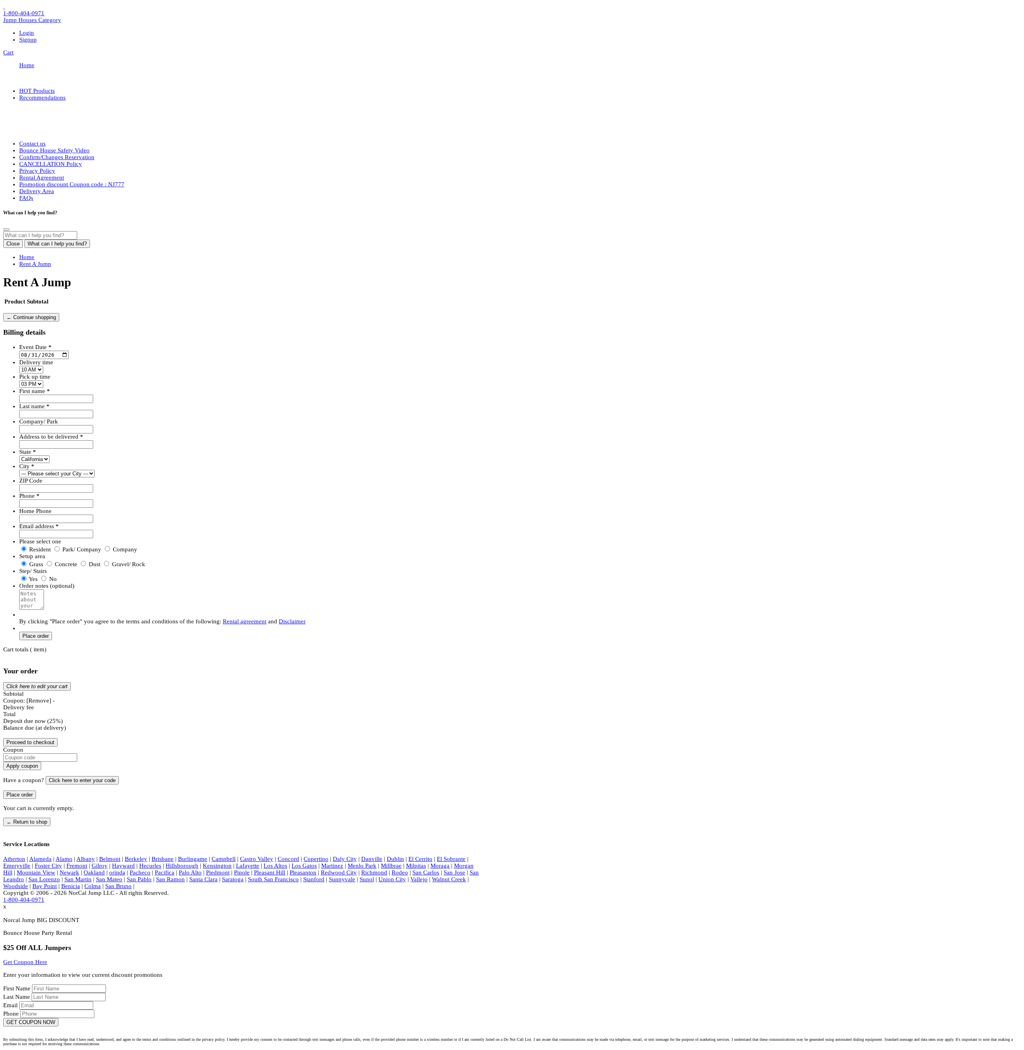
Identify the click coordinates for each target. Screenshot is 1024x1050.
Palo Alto (190, 872)
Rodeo (400, 872)
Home (26, 65)
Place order (35, 636)
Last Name (17, 997)
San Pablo (139, 879)
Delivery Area (36, 191)
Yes (33, 579)
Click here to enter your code (82, 780)
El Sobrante (451, 859)
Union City (392, 879)
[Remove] (38, 700)
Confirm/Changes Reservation (56, 157)
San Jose (454, 872)
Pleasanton (303, 872)
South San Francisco (273, 879)
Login (26, 33)
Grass (36, 564)
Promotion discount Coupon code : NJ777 (71, 184)
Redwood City (339, 872)
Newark (69, 872)
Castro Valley (256, 859)
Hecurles (150, 865)
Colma (92, 886)
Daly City (345, 859)
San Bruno (118, 886)
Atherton (14, 859)
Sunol (367, 879)
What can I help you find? (57, 244)
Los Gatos (304, 865)
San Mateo (109, 879)
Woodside (15, 886)
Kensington (217, 865)
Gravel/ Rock (127, 564)
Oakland (94, 872)
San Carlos (425, 872)
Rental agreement (244, 621)
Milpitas (416, 865)
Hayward (123, 865)
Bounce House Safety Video (54, 150)
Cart (8, 52)
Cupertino (316, 859)
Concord (288, 859)
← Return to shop (26, 822)
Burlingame (192, 859)
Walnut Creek (449, 879)
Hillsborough (182, 865)
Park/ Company (82, 549)
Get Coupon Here (25, 962)
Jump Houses (32, 20)
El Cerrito (420, 859)
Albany (85, 859)
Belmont (109, 859)
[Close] (6, 229)
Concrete (66, 564)
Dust (94, 564)
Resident (40, 549)
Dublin (395, 859)
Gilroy (100, 865)
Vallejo (419, 879)
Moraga (440, 865)
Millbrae (391, 865)
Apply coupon (22, 766)
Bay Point (44, 886)
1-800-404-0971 (23, 13)
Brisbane (163, 859)
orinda (117, 872)
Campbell (224, 859)
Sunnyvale (342, 879)
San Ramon (170, 879)
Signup (28, 39)
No (52, 579)
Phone (11, 1013)
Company (124, 549)
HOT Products (37, 91)
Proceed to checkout (30, 742)
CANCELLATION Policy (50, 164)
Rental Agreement (41, 177)
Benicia (70, 886)
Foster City (48, 865)
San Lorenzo (44, 879)
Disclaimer (292, 621)
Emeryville (16, 865)
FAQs (26, 198)
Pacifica (164, 872)
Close (13, 244)
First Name (17, 988)
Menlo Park (362, 865)
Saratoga (233, 879)
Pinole (242, 872)
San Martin (78, 879)
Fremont (76, 865)
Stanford (313, 879)
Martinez (332, 865)
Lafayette (247, 865)
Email (11, 1005)
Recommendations (42, 97)
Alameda (40, 859)
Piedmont (218, 872)
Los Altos (275, 865)
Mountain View (36, 872)
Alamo (64, 859)
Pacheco (140, 872)
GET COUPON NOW (30, 1022)
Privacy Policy (37, 171)
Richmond (374, 872)
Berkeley (136, 859)
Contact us (32, 143)
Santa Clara (203, 879)
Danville (371, 859)
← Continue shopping (31, 317)
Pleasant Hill (269, 872)
